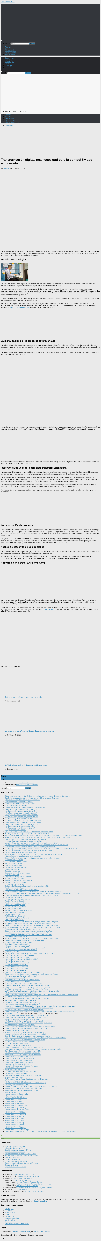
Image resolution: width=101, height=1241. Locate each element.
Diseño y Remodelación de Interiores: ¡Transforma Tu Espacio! (27, 989)
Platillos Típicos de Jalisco (14, 888)
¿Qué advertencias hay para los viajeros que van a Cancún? (26, 807)
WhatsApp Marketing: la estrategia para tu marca (22, 1090)
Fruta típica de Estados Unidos (16, 862)
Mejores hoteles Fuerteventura (16, 1105)
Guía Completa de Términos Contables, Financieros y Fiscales (27, 985)
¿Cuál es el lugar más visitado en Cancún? (20, 828)
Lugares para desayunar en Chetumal (18, 877)
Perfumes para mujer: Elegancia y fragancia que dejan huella (26, 1079)
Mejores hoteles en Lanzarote (15, 1107)
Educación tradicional (12, 1157)
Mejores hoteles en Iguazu (14, 1111)
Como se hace (10, 58)
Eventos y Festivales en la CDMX (17, 1085)
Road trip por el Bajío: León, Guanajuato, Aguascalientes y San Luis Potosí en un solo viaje (37, 837)
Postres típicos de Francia (14, 864)
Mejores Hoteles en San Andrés (16, 1098)
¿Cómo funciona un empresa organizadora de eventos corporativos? (30, 1027)
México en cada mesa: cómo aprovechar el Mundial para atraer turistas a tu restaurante (36, 845)
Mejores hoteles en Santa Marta (16, 1094)
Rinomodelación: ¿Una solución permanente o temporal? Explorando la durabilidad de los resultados (41, 995)
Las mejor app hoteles (13, 914)
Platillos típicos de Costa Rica (15, 867)
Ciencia (7, 64)
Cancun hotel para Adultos (22, 1178)
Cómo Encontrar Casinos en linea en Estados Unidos (24, 1047)
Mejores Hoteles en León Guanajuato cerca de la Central (25, 1034)
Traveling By (9, 1209)
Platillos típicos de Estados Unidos (17, 899)
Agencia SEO (9, 1013)
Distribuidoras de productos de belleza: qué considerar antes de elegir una (31, 798)
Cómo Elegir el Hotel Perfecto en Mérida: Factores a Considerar (28, 987)
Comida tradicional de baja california (18, 1150)
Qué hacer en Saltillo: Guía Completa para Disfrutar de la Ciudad (28, 998)
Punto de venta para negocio (15, 1081)
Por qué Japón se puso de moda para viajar (20, 852)
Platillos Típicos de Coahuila (15, 879)
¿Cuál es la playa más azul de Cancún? (19, 819)
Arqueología (9, 62)
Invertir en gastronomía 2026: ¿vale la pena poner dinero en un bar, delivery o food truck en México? (41, 849)
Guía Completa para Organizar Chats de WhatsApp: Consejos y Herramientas (33, 938)
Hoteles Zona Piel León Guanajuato (18, 1045)
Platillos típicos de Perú (13, 897)
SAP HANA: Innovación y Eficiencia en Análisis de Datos (26, 765)
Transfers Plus (10, 1216)
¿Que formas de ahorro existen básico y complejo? (23, 972)
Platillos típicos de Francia (14, 884)
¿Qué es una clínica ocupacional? (17, 1030)
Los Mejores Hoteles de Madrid (16, 1073)
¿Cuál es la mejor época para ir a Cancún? (20, 811)
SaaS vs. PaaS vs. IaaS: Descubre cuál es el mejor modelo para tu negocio (31, 922)
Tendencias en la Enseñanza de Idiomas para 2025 (23, 929)
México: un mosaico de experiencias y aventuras (22, 1053)
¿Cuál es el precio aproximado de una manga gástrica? (25, 948)
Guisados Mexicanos (12, 871)
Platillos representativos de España (17, 903)
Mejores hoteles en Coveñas (15, 1120)
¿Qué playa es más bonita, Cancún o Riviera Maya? (23, 822)
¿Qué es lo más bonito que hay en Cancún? (20, 804)
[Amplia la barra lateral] (1, 1135)
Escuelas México (11, 1212)
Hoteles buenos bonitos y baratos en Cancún (21, 1156)
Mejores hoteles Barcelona (14, 1103)
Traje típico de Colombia (13, 865)
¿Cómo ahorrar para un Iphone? (16, 967)
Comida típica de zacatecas (15, 1152)
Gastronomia (9, 49)
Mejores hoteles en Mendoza (15, 1115)
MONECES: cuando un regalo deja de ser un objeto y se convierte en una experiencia (35, 854)
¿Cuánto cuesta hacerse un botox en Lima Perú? (22, 997)
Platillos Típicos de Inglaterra (15, 882)
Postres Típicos (10, 53)
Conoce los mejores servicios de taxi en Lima (21, 1057)
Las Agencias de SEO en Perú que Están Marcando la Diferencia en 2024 (31, 953)
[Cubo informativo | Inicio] (47, 36)
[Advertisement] (50, 142)
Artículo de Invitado (12, 55)
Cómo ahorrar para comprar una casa (18, 1060)
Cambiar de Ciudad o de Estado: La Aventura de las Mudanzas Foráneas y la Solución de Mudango (41, 1132)
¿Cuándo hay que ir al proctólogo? (17, 946)
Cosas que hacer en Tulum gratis (17, 1043)
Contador (8, 1222)
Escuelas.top (9, 1214)
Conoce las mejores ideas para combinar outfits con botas (26, 1028)
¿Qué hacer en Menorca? (14, 1096)
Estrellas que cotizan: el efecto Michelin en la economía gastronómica (30, 847)
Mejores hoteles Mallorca (14, 1102)
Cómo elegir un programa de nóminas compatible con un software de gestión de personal (37, 796)
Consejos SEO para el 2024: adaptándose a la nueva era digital (27, 1036)
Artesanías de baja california (15, 1148)
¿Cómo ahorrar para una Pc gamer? (18, 957)
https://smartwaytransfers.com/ (17, 1224)
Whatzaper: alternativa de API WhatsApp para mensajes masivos (28, 1023)
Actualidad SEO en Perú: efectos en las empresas (23, 1055)
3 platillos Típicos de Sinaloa (15, 1070)
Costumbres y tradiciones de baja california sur (22, 1163)
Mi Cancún (8, 1211)
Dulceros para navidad (13, 1159)
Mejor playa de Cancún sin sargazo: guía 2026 (21, 815)
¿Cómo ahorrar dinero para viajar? (17, 963)
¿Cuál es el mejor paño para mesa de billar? (20, 993)
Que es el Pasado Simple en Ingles (17, 873)
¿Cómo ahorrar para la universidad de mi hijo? (21, 959)
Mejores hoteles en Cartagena (15, 1128)
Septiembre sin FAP (12, 1092)
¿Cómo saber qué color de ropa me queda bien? (22, 1004)
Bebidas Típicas (10, 51)
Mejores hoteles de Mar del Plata (17, 1109)
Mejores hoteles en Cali (13, 1126)
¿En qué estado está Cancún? (15, 830)
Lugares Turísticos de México (15, 1167)
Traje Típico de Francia (21, 1189)
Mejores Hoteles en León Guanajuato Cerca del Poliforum (25, 1032)
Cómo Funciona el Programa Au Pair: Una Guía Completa (25, 1017)
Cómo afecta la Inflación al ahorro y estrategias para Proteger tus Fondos (31, 974)
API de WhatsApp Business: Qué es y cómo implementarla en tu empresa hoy (33, 927)
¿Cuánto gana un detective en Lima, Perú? (20, 1025)
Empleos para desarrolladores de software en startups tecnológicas (29, 850)
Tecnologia (9, 126)
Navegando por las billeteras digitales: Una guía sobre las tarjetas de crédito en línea (35, 1038)
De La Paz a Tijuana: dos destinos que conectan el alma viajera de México (31, 925)
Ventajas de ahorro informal (15, 978)
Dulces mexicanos (11, 1165)
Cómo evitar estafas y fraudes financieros (20, 1062)
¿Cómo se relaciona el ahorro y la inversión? (21, 976)
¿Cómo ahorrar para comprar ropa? (17, 982)
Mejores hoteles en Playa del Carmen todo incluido (34, 1184)
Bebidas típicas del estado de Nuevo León (20, 1154)
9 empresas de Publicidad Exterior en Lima (20, 1000)
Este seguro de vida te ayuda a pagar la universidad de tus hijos (28, 834)
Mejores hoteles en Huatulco (15, 1118)
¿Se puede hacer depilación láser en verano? (21, 1072)
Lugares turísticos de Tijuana (23, 1175)
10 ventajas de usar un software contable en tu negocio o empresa (29, 1008)
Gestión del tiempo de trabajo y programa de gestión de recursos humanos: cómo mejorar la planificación (43, 835)
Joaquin (6, 168)
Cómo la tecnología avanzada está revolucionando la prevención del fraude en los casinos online (40, 1012)
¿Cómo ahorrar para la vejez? (15, 970)
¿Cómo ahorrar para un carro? (15, 961)
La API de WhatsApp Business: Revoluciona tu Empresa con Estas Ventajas (32, 991)
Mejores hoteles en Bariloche (15, 1113)
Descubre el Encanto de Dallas (16, 937)
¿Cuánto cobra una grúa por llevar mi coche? (21, 1002)
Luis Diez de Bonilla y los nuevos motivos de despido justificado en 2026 (31, 843)
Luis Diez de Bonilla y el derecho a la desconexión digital (25, 839)
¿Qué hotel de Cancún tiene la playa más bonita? (22, 824)
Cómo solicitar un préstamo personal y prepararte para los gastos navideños (32, 858)
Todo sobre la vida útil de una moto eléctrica (21, 950)
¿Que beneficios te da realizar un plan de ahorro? (22, 980)
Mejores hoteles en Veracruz (15, 1117)
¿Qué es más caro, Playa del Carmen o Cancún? (22, 800)
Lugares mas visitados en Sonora (17, 1064)
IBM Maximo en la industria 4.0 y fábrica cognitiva (23, 1075)
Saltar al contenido (7, 2)
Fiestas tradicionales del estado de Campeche (21, 1066)
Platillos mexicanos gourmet (15, 905)
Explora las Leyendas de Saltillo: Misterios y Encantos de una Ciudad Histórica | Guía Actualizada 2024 (42, 894)
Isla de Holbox (10, 1220)
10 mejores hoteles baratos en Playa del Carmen (34, 1188)
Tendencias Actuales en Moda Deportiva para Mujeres (24, 940)
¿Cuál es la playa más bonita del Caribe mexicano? (23, 820)
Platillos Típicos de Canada (14, 901)
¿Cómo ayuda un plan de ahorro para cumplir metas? (24, 983)
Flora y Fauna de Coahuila (14, 920)
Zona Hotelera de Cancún (21, 1180)
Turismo (8, 47)
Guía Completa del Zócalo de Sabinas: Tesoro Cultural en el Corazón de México (33, 892)
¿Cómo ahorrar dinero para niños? (17, 968)
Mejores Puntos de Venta (14, 1077)
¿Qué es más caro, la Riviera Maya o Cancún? (21, 809)
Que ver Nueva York (12, 875)
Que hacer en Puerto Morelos (27, 1186)
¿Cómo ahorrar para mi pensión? (16, 965)
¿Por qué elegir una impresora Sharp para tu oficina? (23, 841)
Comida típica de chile (13, 869)
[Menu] (1, 40)
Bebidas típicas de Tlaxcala (15, 1146)
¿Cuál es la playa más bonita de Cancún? (20, 826)
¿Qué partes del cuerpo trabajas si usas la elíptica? (23, 856)
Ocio (6, 67)
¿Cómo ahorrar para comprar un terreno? (20, 955)
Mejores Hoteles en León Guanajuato (18, 880)
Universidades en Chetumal (15, 912)
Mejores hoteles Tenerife (13, 1100)
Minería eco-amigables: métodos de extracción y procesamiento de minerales (33, 1049)
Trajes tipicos (9, 65)
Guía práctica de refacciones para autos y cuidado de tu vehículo (28, 923)
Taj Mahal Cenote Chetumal (15, 916)
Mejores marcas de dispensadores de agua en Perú (23, 1088)
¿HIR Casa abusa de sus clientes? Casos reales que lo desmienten (29, 832)
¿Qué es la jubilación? (12, 952)
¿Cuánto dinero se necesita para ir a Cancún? (21, 813)
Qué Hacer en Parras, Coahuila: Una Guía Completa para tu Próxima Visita (31, 895)
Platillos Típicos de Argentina (15, 907)
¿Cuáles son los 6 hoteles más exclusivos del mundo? (24, 1010)
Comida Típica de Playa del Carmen (29, 1182)
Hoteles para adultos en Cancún (16, 1161)
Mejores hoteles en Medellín (15, 1124)
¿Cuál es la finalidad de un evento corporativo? (22, 1042)
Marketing (8, 60)
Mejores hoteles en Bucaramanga (17, 1130)
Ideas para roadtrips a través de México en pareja (22, 1019)
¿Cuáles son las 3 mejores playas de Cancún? (21, 817)
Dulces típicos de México (14, 860)
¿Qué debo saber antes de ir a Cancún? (19, 802)
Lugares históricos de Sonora (15, 1068)
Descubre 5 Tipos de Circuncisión (17, 944)
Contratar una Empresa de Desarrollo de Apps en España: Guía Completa (31, 1087)
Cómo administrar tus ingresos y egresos (19, 1058)
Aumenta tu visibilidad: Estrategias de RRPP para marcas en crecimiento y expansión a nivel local (40, 1006)
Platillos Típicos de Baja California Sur (18, 910)
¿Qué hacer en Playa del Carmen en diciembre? (22, 890)
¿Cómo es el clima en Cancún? (16, 805)
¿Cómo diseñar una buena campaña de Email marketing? (25, 1083)
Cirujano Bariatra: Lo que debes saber (18, 942)
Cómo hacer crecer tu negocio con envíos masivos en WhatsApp (28, 931)
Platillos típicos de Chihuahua (28, 1176)
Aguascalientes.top (12, 1218)
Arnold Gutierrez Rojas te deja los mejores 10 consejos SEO (26, 933)
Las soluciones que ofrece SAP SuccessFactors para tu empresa (29, 731)
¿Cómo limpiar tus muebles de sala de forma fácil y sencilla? (27, 1015)
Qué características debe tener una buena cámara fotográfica (27, 886)
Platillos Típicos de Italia (13, 908)
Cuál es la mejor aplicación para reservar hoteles (24, 697)
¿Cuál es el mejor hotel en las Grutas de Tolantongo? (24, 1021)
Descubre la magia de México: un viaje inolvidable (23, 1051)
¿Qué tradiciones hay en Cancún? (17, 918)
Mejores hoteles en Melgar (14, 1122)
